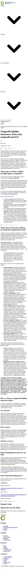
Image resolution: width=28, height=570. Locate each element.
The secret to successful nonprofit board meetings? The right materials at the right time (14, 495)
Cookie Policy (7, 562)
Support (5, 559)
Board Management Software (10, 527)
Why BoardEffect (8, 556)
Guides (5, 547)
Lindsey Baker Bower (6, 242)
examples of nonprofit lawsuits (10, 194)
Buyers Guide (7, 551)
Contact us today (9, 471)
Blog (5, 545)
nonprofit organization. (14, 178)
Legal (5, 561)
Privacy (5, 563)
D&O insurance (13, 321)
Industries (6, 538)
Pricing (5, 530)
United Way (11, 199)
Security (5, 528)
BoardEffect (3, 460)
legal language (23, 430)
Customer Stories (8, 549)
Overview (6, 526)
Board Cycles (7, 539)
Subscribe (3, 514)
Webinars (6, 548)
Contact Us (6, 558)
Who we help (7, 537)
